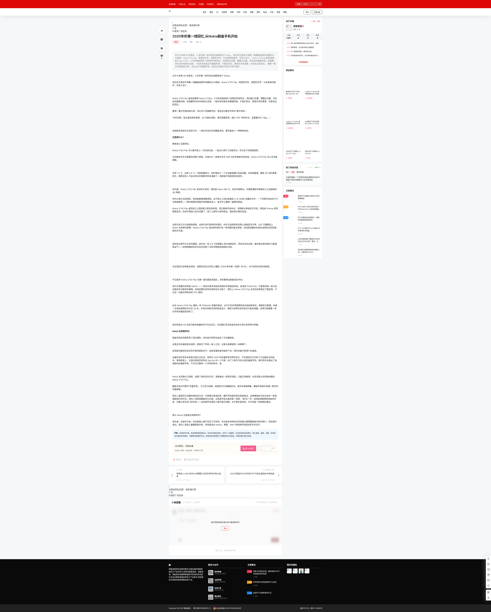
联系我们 (193, 25)
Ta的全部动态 (303, 62)
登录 (307, 12)
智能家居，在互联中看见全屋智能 (300, 47)
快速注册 (317, 12)
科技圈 (201, 4)
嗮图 (175, 42)
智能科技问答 (222, 4)
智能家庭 (186, 608)
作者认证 (182, 4)
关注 (314, 21)
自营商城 (172, 4)
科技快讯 (210, 4)
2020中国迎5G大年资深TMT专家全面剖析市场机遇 (252, 473)
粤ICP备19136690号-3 (201, 608)
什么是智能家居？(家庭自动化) (299, 51)
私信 (318, 21)
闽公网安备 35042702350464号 (228, 608)
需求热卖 (192, 4)
